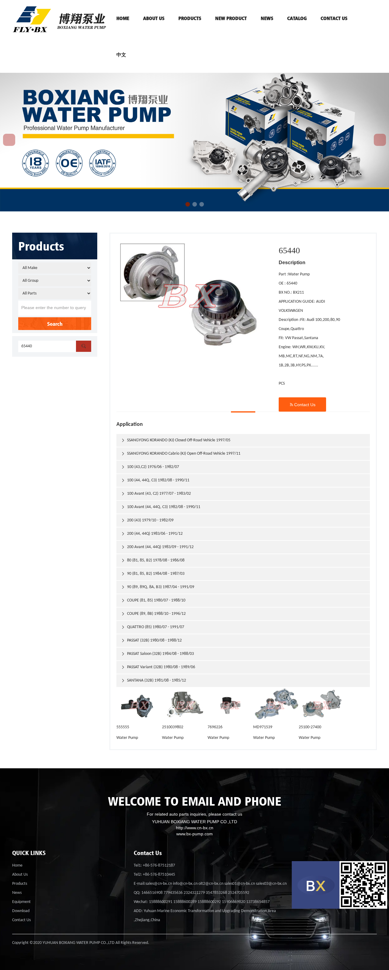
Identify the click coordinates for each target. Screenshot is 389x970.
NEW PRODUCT (231, 18)
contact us (334, 18)
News (267, 18)
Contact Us (302, 404)
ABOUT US (153, 18)
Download (20, 911)
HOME (122, 18)
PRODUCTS (189, 18)
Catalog (297, 18)
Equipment (21, 902)
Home (17, 865)
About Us (20, 874)
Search (55, 323)
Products (19, 883)
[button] (187, 204)
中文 (121, 55)
